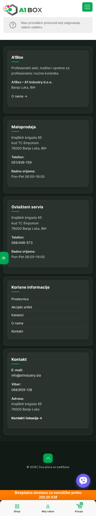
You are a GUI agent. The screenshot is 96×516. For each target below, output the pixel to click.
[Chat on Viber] (83, 481)
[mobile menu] (87, 7)
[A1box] (22, 10)
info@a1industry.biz (26, 375)
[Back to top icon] (48, 458)
